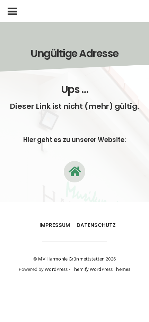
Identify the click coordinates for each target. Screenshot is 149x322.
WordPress (56, 269)
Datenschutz (96, 225)
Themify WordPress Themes (101, 269)
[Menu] (13, 11)
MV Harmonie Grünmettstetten (71, 259)
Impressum (55, 225)
